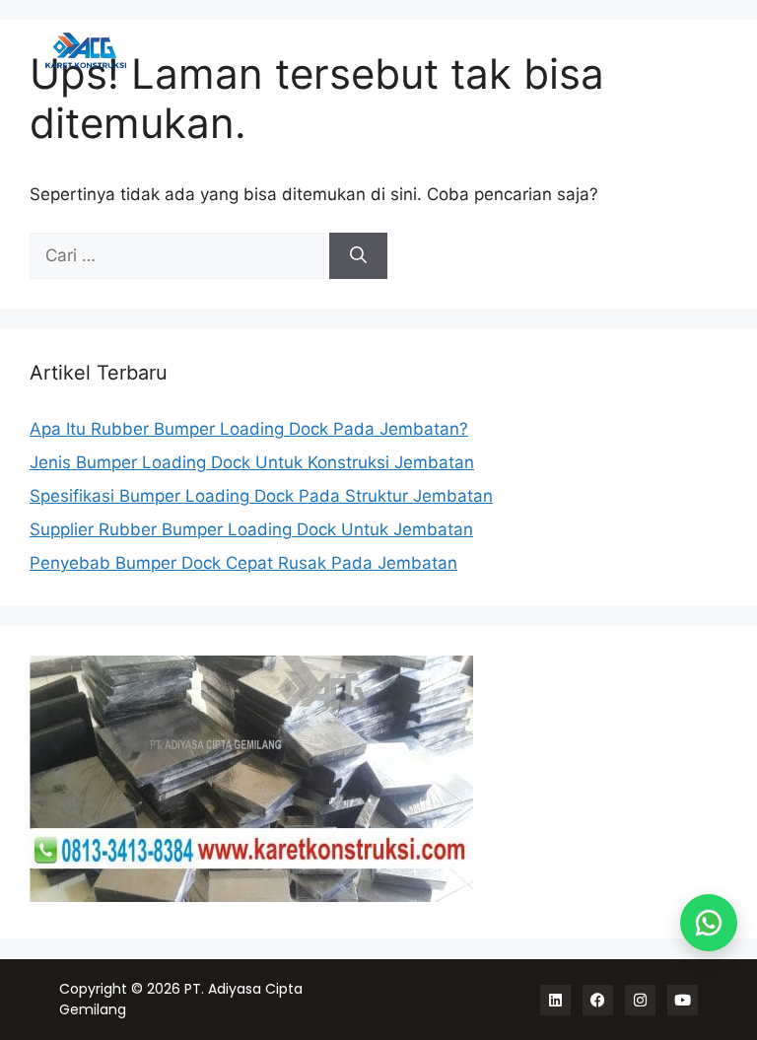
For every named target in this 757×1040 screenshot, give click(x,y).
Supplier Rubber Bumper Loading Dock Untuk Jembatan (251, 529)
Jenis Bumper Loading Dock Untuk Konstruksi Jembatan (252, 462)
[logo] (114, 51)
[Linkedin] (555, 1000)
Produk (416, 50)
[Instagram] (640, 1000)
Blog (692, 50)
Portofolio (500, 50)
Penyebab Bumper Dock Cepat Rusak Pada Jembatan (243, 563)
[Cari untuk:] (179, 255)
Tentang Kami (607, 50)
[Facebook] (598, 1000)
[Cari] (358, 256)
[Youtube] (682, 1000)
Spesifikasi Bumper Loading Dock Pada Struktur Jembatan (261, 496)
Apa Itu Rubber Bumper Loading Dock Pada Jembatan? (249, 429)
